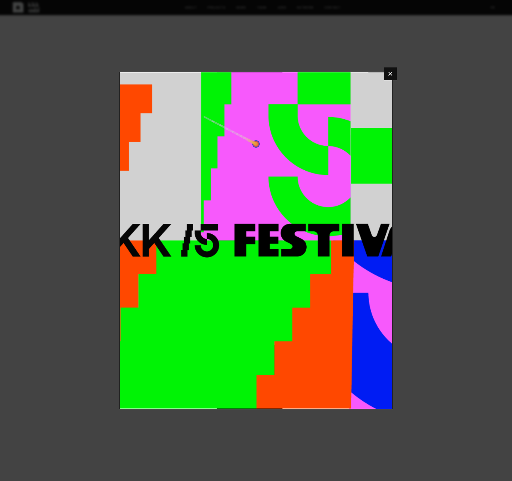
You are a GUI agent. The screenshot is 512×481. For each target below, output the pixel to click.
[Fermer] (390, 73)
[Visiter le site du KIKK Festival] (256, 241)
